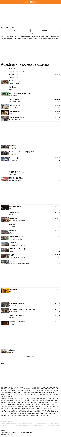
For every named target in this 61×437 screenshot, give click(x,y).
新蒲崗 (37, 389)
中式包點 (13, 410)
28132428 (57, 99)
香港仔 (38, 390)
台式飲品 (15, 257)
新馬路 (53, 389)
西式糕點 (12, 400)
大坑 (6, 394)
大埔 (45, 387)
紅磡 (38, 387)
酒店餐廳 (12, 412)
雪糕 (21, 410)
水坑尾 (24, 394)
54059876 (57, 321)
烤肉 (21, 404)
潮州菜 (38, 400)
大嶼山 (20, 394)
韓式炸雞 (13, 413)
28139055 (57, 289)
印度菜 (12, 406)
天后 (35, 390)
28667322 (57, 309)
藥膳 (48, 404)
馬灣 (43, 394)
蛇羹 (2, 415)
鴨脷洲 (14, 392)
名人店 (17, 410)
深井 (41, 394)
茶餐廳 (54, 36)
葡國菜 (29, 413)
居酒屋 (53, 406)
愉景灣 (53, 394)
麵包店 (13, 83)
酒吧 (20, 160)
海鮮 (16, 36)
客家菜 (52, 412)
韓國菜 (45, 408)
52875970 (57, 152)
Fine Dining (43, 412)
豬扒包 (46, 415)
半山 (13, 394)
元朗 (6, 387)
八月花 (22, 36)
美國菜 (10, 174)
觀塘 (11, 36)
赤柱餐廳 (12, 27)
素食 (2, 400)
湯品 (35, 402)
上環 (34, 36)
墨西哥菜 (15, 312)
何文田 (36, 392)
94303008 (57, 206)
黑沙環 (10, 390)
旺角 (47, 36)
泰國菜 (10, 89)
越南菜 (8, 406)
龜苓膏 (19, 180)
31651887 (57, 111)
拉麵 (56, 400)
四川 (42, 404)
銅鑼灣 (22, 387)
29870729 (57, 93)
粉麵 (10, 399)
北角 (19, 389)
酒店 (29, 36)
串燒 (21, 245)
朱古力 (14, 408)
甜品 (16, 399)
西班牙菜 (11, 305)
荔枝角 (6, 390)
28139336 (57, 315)
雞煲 (22, 38)
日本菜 (10, 113)
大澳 (2, 396)
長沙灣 (11, 389)
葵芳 (33, 389)
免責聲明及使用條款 (6, 434)
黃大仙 (17, 390)
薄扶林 (10, 394)
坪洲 (56, 394)
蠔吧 (23, 413)
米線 (13, 399)
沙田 (35, 387)
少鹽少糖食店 (22, 71)
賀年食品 (50, 410)
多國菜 (10, 154)
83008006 (57, 69)
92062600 (57, 350)
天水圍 (16, 389)
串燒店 (27, 415)
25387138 (57, 146)
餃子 (29, 400)
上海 (39, 38)
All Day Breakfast (5, 410)
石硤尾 (43, 392)
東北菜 (48, 412)
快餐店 (14, 174)
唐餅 (43, 402)
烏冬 (2, 402)
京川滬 (31, 402)
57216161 (57, 117)
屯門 (15, 387)
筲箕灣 (24, 390)
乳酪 (24, 410)
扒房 (50, 406)
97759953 (57, 158)
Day (19, 263)
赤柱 (15, 69)
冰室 (8, 36)
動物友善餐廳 (16, 101)
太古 (42, 390)
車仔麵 (7, 399)
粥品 (25, 402)
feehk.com (17, 432)
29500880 (57, 255)
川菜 (39, 404)
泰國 (39, 36)
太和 (16, 394)
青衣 (20, 390)
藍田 (54, 390)
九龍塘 (50, 392)
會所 (16, 318)
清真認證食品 (34, 408)
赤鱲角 (10, 392)
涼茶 (16, 180)
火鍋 (5, 38)
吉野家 (19, 36)
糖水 (19, 399)
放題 (37, 36)
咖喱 (38, 399)
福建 (36, 38)
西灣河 (3, 392)
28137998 (57, 237)
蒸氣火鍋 (51, 413)
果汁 (19, 257)
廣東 (13, 71)
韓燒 (34, 38)
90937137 (57, 261)
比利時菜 (18, 413)
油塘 (40, 392)
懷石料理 (41, 410)
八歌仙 (8, 38)
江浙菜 (3, 413)
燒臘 (36, 404)
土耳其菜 (10, 415)
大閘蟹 (45, 38)
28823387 (57, 178)
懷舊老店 (47, 402)
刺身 (26, 406)
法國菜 (10, 208)
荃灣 (12, 387)
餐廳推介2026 (4, 27)
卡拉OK (33, 406)
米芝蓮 (30, 38)
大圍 (57, 389)
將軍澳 (42, 387)
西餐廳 (23, 415)
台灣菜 (10, 257)
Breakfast (22, 263)
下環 (45, 390)
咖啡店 (17, 83)
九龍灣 (56, 387)
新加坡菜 (18, 412)
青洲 (49, 394)
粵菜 (10, 71)
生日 (2, 38)
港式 (10, 221)
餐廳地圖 (3, 430)
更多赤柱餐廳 (30, 357)
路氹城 (49, 389)
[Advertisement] (30, 15)
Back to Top (4, 363)
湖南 (9, 413)
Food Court (4, 404)
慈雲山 (21, 392)
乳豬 (32, 36)
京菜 (57, 406)
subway (15, 38)
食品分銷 (28, 404)
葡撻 (42, 415)
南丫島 (6, 396)
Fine (15, 119)
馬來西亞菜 (23, 412)
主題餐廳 (15, 95)
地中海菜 (42, 413)
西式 (13, 36)
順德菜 (33, 413)
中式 (25, 38)
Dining (18, 119)
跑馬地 (34, 394)
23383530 (57, 218)
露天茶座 (38, 415)
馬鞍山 (30, 389)
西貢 (48, 390)
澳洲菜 (56, 412)
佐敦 (5, 389)
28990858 (57, 303)
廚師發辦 (7, 412)
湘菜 (6, 413)
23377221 (57, 105)
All (16, 263)
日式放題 (50, 36)
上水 (32, 390)
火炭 (6, 392)
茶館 (31, 412)
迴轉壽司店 (32, 415)
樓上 (27, 38)
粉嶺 (2, 390)
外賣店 (19, 415)
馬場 (46, 394)
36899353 (57, 75)
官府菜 (3, 408)
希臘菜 (6, 415)
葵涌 (2, 389)
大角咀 (52, 387)
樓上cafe (52, 404)
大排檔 (11, 38)
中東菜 (37, 413)
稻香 (49, 38)
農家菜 (15, 415)
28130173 (57, 212)
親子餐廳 (40, 408)
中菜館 (16, 71)
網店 (24, 404)
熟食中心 (20, 402)
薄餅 (15, 148)
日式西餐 (23, 408)
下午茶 (42, 38)
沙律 (24, 245)
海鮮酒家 (50, 408)
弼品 (44, 36)
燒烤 (34, 400)
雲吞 (26, 400)
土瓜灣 (23, 389)
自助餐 (51, 38)
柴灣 (13, 390)
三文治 (17, 245)
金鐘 (29, 392)
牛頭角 (57, 390)
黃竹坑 (32, 392)
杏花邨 (10, 396)
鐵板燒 (37, 410)
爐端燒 (3, 412)
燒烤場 (38, 406)
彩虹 (38, 394)
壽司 (55, 38)
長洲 (17, 392)
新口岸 (25, 392)
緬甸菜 (35, 412)
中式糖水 (39, 402)
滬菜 (20, 400)
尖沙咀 (3, 387)
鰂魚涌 (28, 390)
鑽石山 (3, 394)
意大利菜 (11, 107)
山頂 (30, 394)
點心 (27, 402)
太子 (8, 389)
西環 (48, 387)
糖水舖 (19, 406)
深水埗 (29, 387)
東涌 (51, 390)
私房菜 (19, 38)
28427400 (57, 230)
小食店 (13, 227)
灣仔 (25, 387)
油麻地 (45, 389)
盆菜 (58, 36)
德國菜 (46, 413)
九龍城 (41, 389)
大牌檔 (33, 410)
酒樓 (10, 408)
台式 (42, 36)
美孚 (47, 392)
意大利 (26, 36)
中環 (32, 387)
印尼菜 (52, 399)
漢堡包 (46, 406)
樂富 (54, 392)
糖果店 (18, 408)
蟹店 (55, 413)
